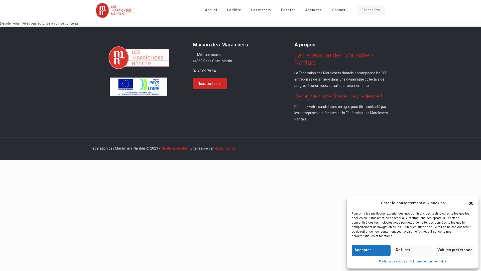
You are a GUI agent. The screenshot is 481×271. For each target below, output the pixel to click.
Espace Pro (371, 10)
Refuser (403, 250)
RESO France (225, 148)
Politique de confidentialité (428, 261)
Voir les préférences (455, 250)
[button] (470, 203)
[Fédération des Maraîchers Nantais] (115, 10)
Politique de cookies (393, 261)
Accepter (362, 250)
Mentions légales (174, 148)
